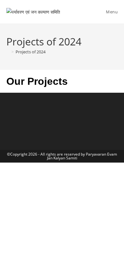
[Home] (8, 52)
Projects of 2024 (30, 52)
